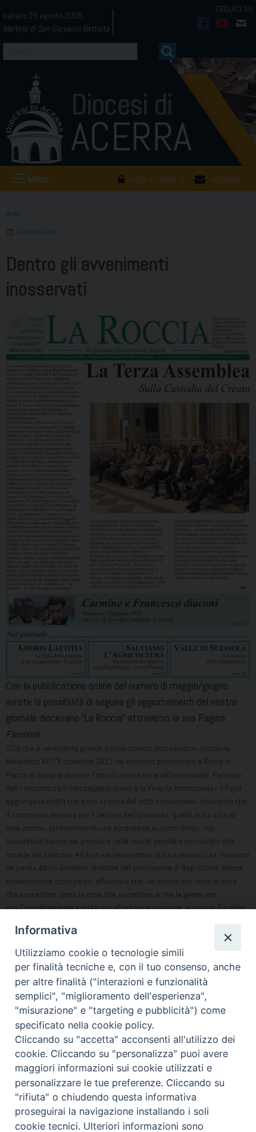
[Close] (227, 937)
